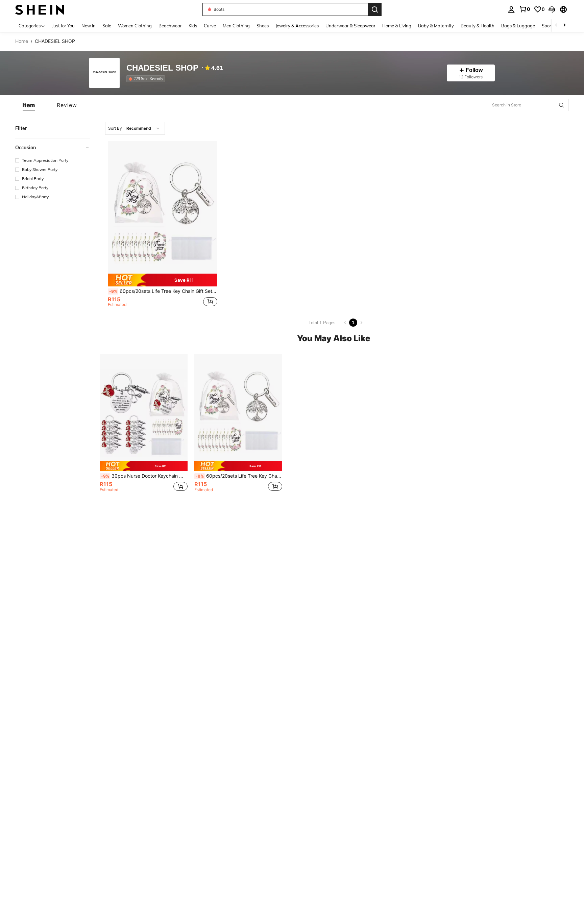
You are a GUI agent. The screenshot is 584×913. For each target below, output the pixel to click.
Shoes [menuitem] (263, 25)
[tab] (29, 105)
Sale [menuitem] (106, 25)
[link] (524, 9)
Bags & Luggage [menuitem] (518, 25)
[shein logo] (39, 9)
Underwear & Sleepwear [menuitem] (350, 25)
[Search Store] (561, 105)
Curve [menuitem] (210, 25)
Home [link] (21, 41)
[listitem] (147, 78)
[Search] (375, 9)
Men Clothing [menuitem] (236, 25)
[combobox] (135, 128)
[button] (552, 9)
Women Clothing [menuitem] (135, 25)
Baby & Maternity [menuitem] (436, 25)
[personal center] (511, 9)
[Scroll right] (564, 25)
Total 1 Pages (322, 322)
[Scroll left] (556, 25)
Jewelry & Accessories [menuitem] (297, 25)
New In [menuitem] (88, 25)
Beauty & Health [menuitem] (477, 25)
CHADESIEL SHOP (162, 68)
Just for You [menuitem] (63, 25)
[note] (162, 280)
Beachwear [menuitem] (170, 25)
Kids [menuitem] (193, 25)
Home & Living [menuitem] (396, 25)
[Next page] (361, 323)
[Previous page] (345, 323)
